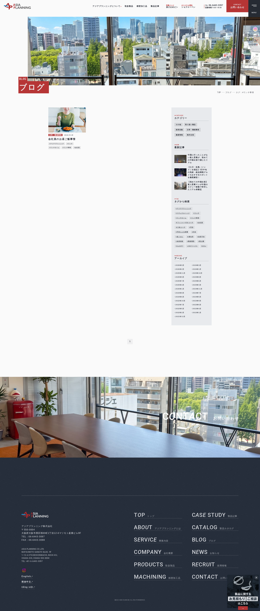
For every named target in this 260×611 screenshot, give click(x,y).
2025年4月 (180, 285)
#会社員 (200, 222)
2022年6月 (197, 305)
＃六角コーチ (180, 227)
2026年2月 (180, 269)
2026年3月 (197, 265)
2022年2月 (180, 312)
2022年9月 (197, 301)
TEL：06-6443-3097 (33, 536)
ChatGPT (179, 246)
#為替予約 (201, 236)
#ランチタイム (181, 218)
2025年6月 (197, 281)
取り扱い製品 (190, 124)
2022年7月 (180, 305)
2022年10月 (180, 301)
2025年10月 (197, 273)
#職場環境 (190, 241)
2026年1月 (197, 269)
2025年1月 (180, 289)
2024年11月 (197, 289)
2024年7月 (197, 293)
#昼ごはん (179, 236)
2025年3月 (197, 285)
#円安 (191, 227)
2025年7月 (180, 281)
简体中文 (252, 40)
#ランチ (196, 213)
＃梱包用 (190, 236)
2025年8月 (197, 277)
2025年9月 (180, 277)
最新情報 (179, 135)
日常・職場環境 (193, 130)
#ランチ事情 (194, 218)
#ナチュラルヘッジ (183, 213)
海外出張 (190, 135)
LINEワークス (192, 246)
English (252, 35)
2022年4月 (197, 308)
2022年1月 (197, 312)
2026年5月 (180, 265)
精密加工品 (142, 6)
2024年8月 (180, 293)
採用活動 (179, 130)
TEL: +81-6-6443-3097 (32, 561)
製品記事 (155, 6)
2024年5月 (197, 297)
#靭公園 (201, 241)
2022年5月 (180, 308)
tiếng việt (252, 45)
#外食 (194, 232)
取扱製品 (129, 6)
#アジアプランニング (183, 208)
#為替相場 (179, 241)
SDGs (203, 246)
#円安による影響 (182, 232)
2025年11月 (180, 273)
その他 (178, 124)
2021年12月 (180, 316)
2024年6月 (180, 297)
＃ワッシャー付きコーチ (184, 222)
